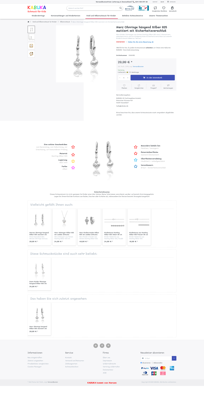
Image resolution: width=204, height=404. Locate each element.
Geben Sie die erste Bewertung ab (141, 42)
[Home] (28, 22)
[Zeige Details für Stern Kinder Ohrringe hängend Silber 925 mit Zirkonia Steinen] (39, 269)
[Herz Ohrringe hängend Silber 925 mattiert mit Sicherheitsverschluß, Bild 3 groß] (31, 45)
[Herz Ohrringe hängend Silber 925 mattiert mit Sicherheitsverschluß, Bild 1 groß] (31, 29)
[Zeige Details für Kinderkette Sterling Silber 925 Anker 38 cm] (114, 220)
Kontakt (155, 2)
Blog (162, 2)
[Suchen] (120, 8)
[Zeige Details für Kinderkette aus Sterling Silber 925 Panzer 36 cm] (139, 220)
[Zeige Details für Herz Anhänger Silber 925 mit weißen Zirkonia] (64, 220)
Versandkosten (138, 66)
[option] (84, 53)
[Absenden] (174, 358)
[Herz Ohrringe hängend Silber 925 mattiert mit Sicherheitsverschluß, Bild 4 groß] (31, 54)
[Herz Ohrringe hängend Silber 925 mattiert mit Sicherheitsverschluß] (84, 53)
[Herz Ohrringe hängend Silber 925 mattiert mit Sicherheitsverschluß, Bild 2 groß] (31, 37)
